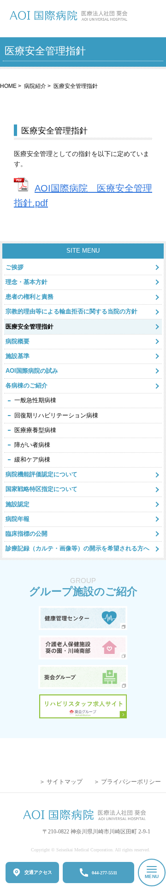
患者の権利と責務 (29, 296)
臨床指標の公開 (26, 533)
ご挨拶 (15, 267)
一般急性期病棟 (35, 400)
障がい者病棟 (32, 444)
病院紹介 (35, 86)
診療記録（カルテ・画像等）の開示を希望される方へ (77, 548)
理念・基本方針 (26, 281)
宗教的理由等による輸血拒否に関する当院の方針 (71, 311)
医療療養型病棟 (35, 430)
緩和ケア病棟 (32, 459)
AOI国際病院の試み (32, 370)
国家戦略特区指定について (41, 488)
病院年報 (18, 518)
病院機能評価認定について (41, 474)
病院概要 (18, 341)
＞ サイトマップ (61, 781)
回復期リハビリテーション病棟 (56, 415)
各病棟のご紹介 (26, 385)
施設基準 (18, 356)
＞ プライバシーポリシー (127, 781)
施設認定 (18, 504)
